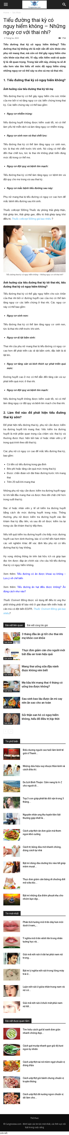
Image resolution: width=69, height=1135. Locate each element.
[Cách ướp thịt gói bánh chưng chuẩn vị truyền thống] (11, 1082)
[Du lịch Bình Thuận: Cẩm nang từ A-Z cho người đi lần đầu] (11, 786)
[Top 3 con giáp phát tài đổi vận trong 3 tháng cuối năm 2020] (11, 802)
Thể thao (34, 1118)
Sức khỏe (16, 12)
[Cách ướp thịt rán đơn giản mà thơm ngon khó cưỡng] (11, 835)
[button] (64, 4)
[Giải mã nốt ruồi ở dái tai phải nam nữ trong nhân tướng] (11, 958)
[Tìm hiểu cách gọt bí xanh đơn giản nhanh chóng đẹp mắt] (11, 1033)
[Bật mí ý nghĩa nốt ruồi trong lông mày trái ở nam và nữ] (11, 975)
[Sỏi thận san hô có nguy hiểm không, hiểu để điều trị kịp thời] (11, 719)
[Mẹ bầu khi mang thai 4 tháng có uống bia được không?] (11, 686)
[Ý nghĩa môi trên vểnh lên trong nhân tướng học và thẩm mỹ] (11, 942)
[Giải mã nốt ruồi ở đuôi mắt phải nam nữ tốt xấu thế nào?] (11, 1007)
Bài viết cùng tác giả (37, 625)
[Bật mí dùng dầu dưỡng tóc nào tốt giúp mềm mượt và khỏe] (11, 867)
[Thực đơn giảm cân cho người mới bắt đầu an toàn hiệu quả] (11, 654)
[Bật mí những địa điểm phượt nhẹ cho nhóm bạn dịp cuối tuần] (11, 899)
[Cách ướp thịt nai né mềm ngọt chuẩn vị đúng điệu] (11, 1066)
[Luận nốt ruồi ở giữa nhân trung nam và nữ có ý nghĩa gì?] (11, 991)
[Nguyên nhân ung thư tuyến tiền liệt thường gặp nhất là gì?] (11, 819)
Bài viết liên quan (14, 625)
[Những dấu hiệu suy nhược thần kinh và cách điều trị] (11, 770)
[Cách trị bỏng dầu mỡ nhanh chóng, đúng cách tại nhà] (11, 851)
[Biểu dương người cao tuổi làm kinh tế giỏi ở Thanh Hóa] (11, 754)
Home (6, 12)
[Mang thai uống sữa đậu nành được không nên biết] (11, 670)
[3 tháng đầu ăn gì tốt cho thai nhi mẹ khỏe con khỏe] (11, 638)
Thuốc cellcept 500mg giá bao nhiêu (31, 218)
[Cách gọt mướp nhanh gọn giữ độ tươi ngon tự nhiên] (11, 1050)
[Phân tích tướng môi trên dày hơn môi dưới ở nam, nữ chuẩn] (11, 926)
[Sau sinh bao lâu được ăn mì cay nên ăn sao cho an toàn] (11, 702)
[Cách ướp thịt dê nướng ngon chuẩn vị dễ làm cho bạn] (11, 1098)
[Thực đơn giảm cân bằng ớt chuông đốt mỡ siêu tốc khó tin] (11, 883)
